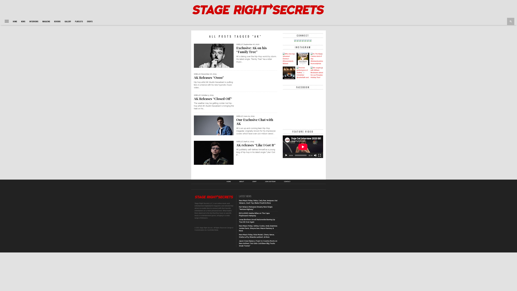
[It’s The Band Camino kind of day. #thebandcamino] (317, 59)
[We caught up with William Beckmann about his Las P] (317, 73)
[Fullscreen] (319, 155)
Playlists (79, 21)
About (241, 181)
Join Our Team (270, 181)
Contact (287, 181)
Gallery (68, 21)
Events (90, 21)
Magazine (46, 21)
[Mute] (315, 155)
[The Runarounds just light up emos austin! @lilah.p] (289, 73)
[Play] (286, 155)
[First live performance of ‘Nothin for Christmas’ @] (303, 73)
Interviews (33, 21)
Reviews (57, 21)
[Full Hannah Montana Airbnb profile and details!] (303, 59)
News (23, 21)
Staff (254, 181)
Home (15, 21)
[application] (303, 146)
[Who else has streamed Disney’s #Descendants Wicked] (289, 59)
